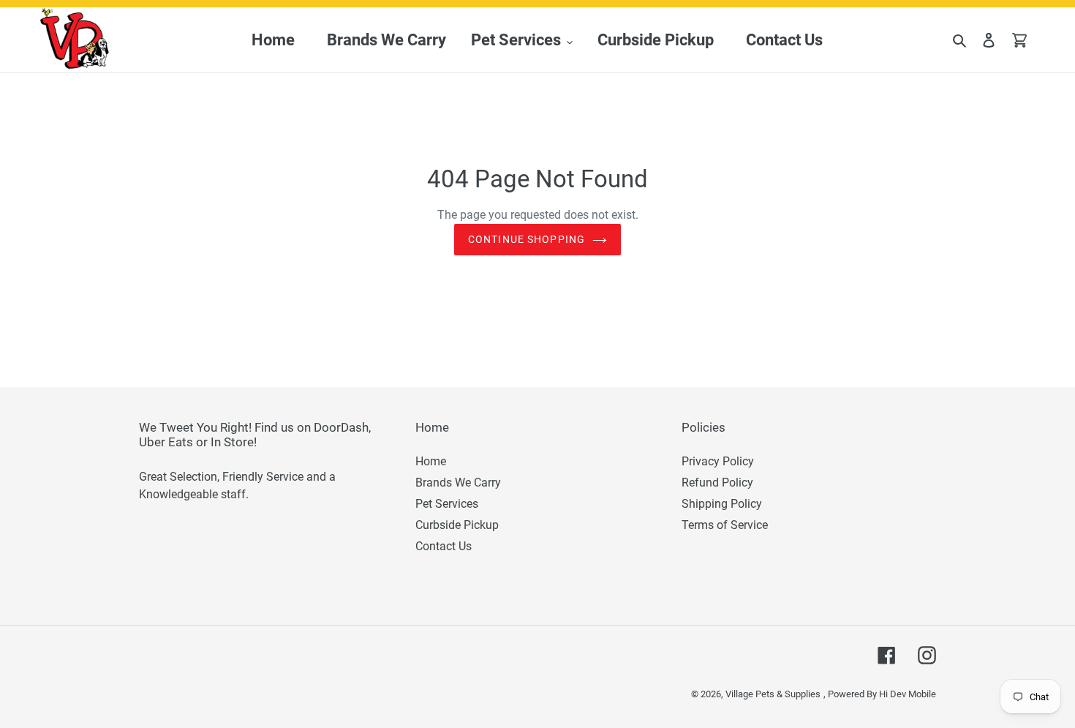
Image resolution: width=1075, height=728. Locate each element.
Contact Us (443, 546)
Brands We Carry (458, 482)
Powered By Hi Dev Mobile (882, 693)
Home (430, 461)
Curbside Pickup (457, 525)
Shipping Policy (722, 504)
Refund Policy (717, 482)
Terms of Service (725, 525)
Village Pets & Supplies (773, 693)
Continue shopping (526, 239)
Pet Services (446, 504)
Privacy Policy (718, 461)
